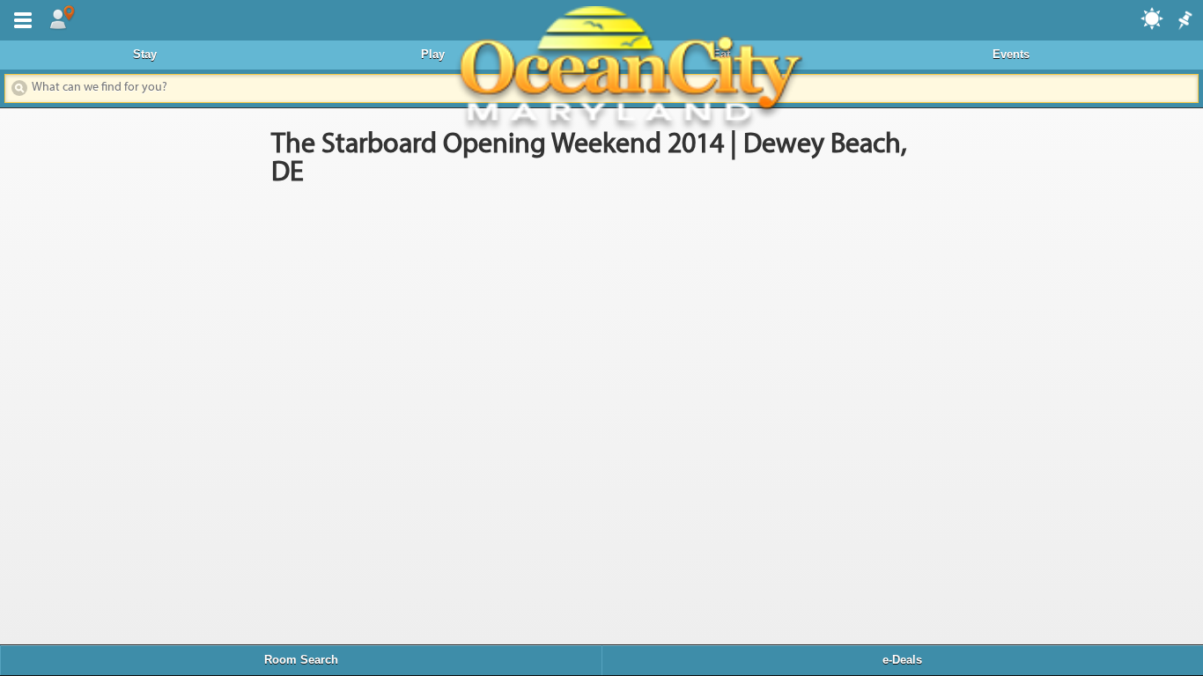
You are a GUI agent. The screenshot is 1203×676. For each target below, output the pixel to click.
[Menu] (19, 18)
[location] (62, 18)
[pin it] (1184, 21)
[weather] (1153, 18)
